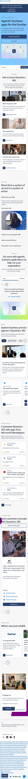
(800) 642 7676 (22, 709)
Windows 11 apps (24, 742)
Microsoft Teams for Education (18, 749)
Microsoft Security (10, 756)
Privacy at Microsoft (17, 767)
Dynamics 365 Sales (15, 296)
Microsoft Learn (4, 761)
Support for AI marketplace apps (15, 761)
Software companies (5, 765)
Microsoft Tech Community (6, 763)
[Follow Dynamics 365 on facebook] (14, 737)
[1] (2, 722)
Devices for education (5, 749)
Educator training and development (8, 752)
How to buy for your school (18, 751)
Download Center (12, 743)
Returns (2, 745)
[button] (14, 51)
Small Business (9, 760)
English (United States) (5, 771)
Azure (14, 760)
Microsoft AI (3, 756)
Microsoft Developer (21, 760)
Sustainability (20, 769)
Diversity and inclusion (5, 769)
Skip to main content (5, 1)
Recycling (5, 778)
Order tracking (7, 745)
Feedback (4, 775)
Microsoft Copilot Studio (12, 596)
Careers (18, 765)
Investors (24, 767)
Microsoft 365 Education (6, 751)
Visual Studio (13, 765)
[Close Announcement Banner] (25, 6)
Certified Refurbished (16, 745)
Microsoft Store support (22, 743)
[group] (11, 393)
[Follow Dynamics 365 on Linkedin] (7, 737)
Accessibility (14, 769)
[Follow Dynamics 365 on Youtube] (10, 737)
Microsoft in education (21, 747)
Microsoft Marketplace (18, 763)
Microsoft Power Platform (8, 758)
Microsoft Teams (19, 758)
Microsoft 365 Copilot (11, 599)
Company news (8, 767)
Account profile (3, 743)
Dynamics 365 (18, 756)
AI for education (10, 754)
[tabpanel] (14, 302)
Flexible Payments (11, 747)
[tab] (10, 278)
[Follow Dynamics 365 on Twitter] (3, 737)
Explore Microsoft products (12, 742)
